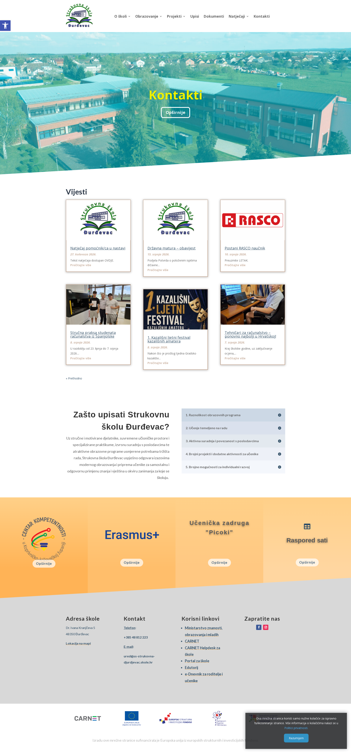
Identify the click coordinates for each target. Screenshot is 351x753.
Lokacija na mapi (78, 643)
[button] (5, 25)
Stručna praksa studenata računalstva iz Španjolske (93, 334)
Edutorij (191, 667)
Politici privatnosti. (296, 728)
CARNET (192, 641)
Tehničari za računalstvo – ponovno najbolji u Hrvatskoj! (250, 334)
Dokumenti (214, 16)
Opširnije (175, 112)
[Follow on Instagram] (265, 627)
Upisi (194, 16)
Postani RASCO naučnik (245, 248)
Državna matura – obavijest (171, 248)
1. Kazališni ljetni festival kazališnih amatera (168, 339)
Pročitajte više (80, 265)
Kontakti (262, 16)
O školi (120, 16)
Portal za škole (197, 661)
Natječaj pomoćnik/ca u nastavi (97, 248)
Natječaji (237, 16)
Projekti (174, 16)
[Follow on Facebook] (258, 627)
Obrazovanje (146, 16)
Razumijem (296, 738)
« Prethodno (74, 378)
